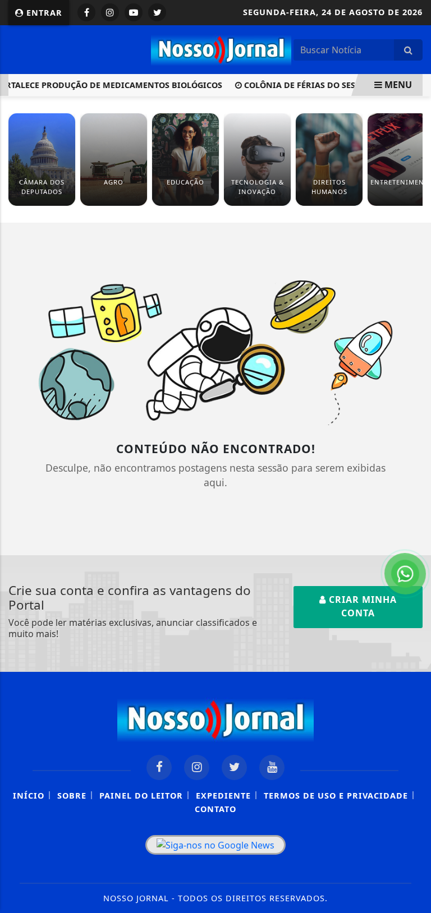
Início (28, 795)
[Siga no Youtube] (134, 12)
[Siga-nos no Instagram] (196, 767)
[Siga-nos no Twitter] (234, 767)
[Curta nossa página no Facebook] (159, 767)
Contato (215, 809)
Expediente (223, 795)
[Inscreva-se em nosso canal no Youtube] (272, 767)
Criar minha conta (361, 606)
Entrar (43, 12)
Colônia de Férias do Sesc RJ (300, 85)
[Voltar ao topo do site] (414, 502)
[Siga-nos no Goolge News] (215, 845)
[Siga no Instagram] (110, 12)
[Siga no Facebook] (86, 12)
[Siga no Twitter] (157, 12)
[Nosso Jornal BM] (221, 48)
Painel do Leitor (141, 795)
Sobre (71, 795)
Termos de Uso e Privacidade (336, 795)
